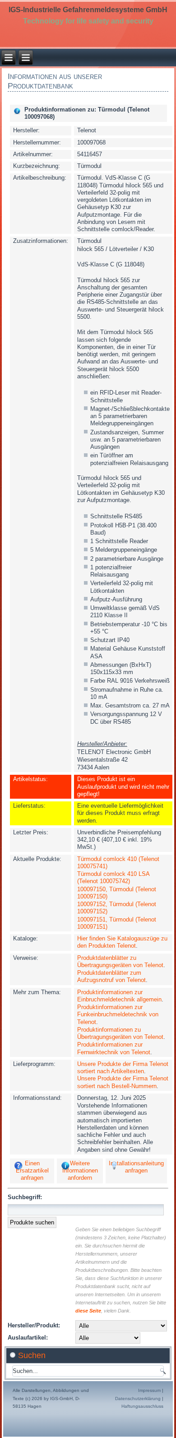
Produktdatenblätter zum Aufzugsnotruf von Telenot (111, 976)
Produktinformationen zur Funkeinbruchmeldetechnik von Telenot (117, 1014)
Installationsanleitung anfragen (136, 1167)
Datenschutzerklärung (138, 1398)
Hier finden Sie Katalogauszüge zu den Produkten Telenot (122, 942)
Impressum (149, 1390)
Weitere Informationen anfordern (80, 1171)
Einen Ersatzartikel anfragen (32, 1171)
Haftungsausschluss (142, 1406)
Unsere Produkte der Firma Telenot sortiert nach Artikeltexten (122, 1068)
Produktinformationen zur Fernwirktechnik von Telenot (113, 1048)
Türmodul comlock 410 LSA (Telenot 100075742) (113, 877)
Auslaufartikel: (28, 1337)
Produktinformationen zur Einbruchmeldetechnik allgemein (119, 996)
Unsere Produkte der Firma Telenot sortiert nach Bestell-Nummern (122, 1082)
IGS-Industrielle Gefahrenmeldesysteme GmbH (88, 10)
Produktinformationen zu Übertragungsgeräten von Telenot (120, 1033)
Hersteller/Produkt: (34, 1325)
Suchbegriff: (25, 1197)
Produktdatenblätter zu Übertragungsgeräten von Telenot (120, 961)
